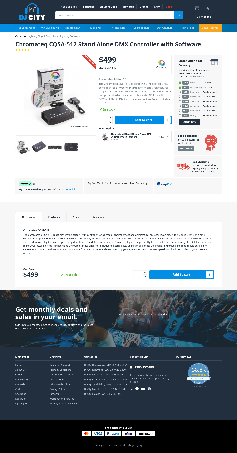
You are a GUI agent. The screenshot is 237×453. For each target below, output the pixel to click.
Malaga (193, 115)
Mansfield (195, 110)
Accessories (118, 27)
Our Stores (90, 356)
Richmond (195, 96)
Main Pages (22, 356)
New (157, 6)
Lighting (95, 27)
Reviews (98, 217)
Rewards (128, 6)
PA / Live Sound (49, 27)
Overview (28, 217)
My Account (203, 16)
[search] (114, 15)
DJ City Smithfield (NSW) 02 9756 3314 (105, 384)
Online (193, 82)
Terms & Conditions (60, 369)
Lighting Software (70, 36)
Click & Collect (57, 379)
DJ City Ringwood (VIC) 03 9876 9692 (105, 374)
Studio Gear (72, 27)
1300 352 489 (69, 6)
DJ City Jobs (21, 403)
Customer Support (60, 364)
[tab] (28, 217)
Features (54, 217)
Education (20, 398)
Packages (88, 6)
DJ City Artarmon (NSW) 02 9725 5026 (105, 379)
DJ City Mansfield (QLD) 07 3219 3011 (105, 389)
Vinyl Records (210, 27)
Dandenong (196, 87)
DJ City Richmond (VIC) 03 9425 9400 (105, 369)
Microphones (141, 27)
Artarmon (195, 106)
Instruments (164, 27)
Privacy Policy (160, 314)
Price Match (186, 148)
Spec (76, 217)
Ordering (55, 356)
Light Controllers (48, 36)
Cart (17, 389)
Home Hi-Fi (187, 27)
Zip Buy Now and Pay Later (65, 403)
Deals (169, 6)
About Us (20, 369)
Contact (19, 374)
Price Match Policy (60, 384)
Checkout (20, 393)
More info (71, 189)
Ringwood (195, 92)
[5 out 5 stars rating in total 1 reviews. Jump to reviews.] (118, 50)
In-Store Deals (108, 6)
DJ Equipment (26, 27)
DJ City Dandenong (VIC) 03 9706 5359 (106, 364)
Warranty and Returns (62, 398)
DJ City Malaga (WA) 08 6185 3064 (103, 393)
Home (18, 364)
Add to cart (143, 120)
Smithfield (195, 101)
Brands (144, 6)
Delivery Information (61, 374)
